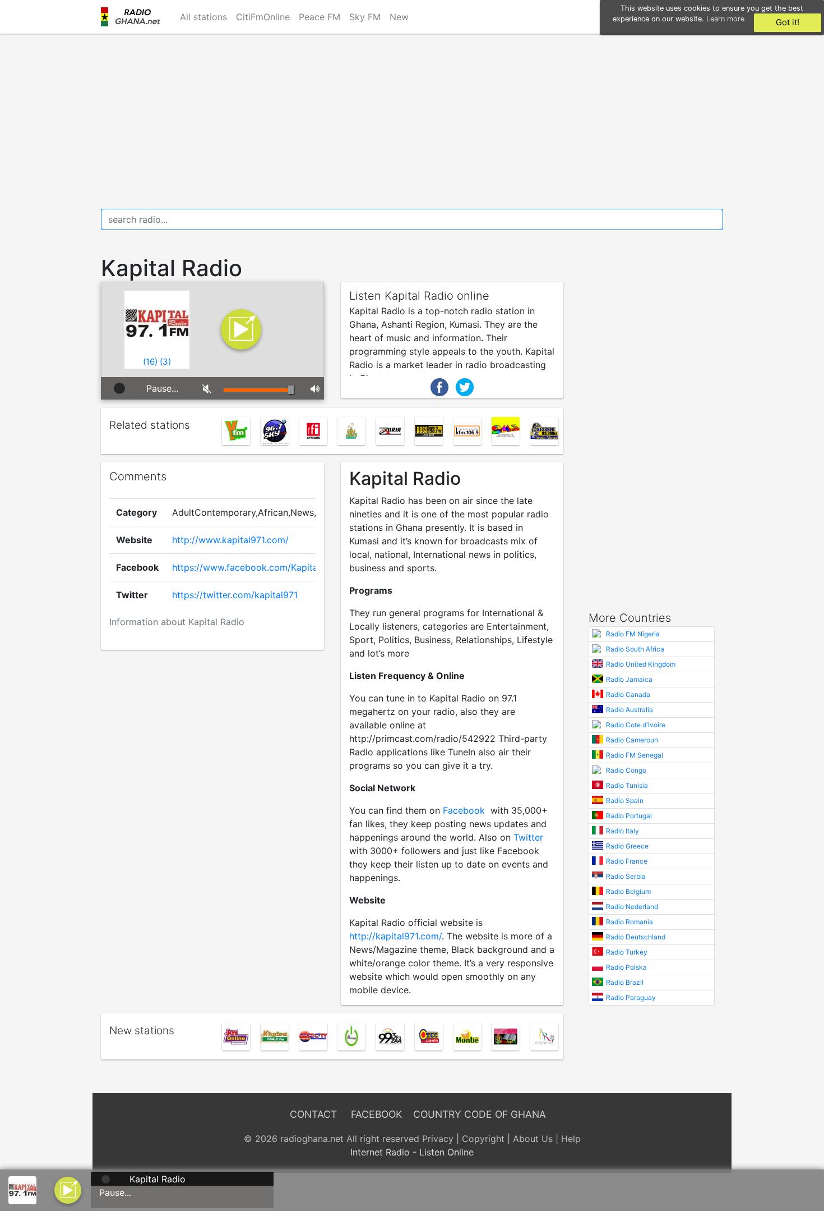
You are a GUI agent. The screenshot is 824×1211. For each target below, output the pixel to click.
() (150, 361)
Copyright (483, 1138)
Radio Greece (627, 846)
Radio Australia (629, 709)
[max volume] (313, 388)
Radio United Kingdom (640, 664)
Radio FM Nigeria (633, 634)
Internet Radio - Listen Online (412, 1152)
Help (571, 1138)
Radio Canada (628, 694)
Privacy (437, 1138)
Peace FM (319, 16)
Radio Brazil (625, 982)
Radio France (626, 861)
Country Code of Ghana (479, 1114)
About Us (533, 1138)
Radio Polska (626, 967)
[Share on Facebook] (439, 386)
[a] (67, 1189)
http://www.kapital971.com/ (230, 539)
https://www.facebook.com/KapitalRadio (258, 567)
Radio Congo (626, 770)
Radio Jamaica (629, 679)
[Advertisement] (412, 121)
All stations (203, 16)
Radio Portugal (629, 815)
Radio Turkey (626, 952)
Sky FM (365, 16)
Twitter (528, 837)
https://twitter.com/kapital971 (235, 594)
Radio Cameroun (632, 740)
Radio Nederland (632, 906)
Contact (313, 1114)
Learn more (725, 19)
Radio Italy (622, 831)
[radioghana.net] (133, 16)
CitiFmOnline (263, 16)
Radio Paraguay (631, 997)
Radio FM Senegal (634, 755)
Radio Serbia (626, 876)
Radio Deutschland (635, 937)
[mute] (204, 388)
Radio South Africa (635, 649)
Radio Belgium (628, 891)
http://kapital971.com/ (395, 936)
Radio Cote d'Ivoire (635, 725)
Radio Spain (625, 800)
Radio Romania (629, 922)
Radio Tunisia (627, 785)
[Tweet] (465, 386)
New (399, 16)
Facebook (464, 810)
